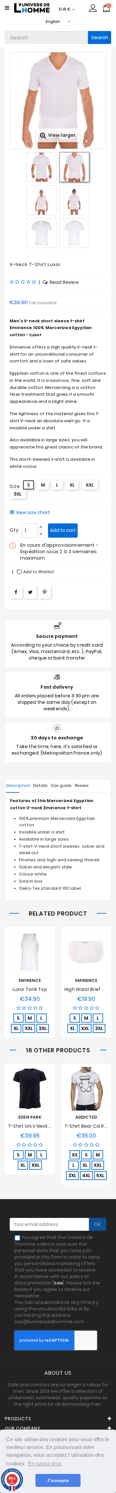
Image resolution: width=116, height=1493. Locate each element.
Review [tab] (82, 785)
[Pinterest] (44, 592)
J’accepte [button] (58, 1480)
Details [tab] (40, 785)
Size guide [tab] (61, 785)
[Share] (16, 592)
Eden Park (29, 1117)
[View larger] (58, 55)
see (58, 1283)
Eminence (30, 980)
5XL (100, 1175)
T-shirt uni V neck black (34, 1126)
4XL (86, 1175)
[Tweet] (30, 592)
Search (99, 37)
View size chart (33, 513)
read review (64, 282)
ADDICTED (86, 1117)
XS (75, 1155)
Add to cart (63, 530)
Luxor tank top (30, 989)
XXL (29, 1028)
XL (16, 1028)
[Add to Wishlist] (24, 956)
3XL (43, 1028)
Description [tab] (18, 785)
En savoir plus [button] (45, 1463)
